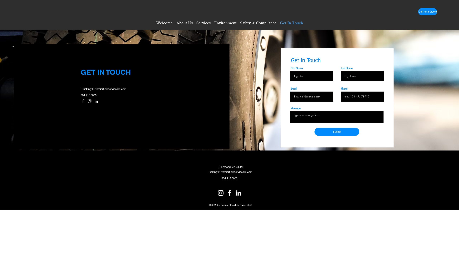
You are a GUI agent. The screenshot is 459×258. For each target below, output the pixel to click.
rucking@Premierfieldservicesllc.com (104, 88)
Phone (344, 88)
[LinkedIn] (96, 101)
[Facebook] (83, 101)
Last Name (346, 68)
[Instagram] (89, 101)
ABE (151, 200)
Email (294, 88)
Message (296, 108)
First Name (297, 68)
